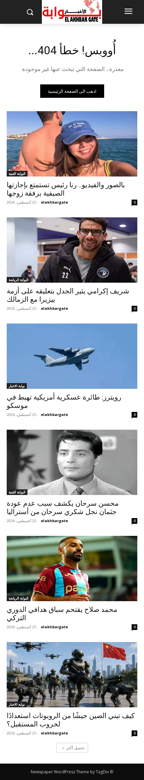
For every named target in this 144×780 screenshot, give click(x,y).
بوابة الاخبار (17, 385)
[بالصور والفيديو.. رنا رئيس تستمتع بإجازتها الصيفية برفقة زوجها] (72, 143)
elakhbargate (54, 202)
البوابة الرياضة (18, 279)
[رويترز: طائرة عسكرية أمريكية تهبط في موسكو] (72, 356)
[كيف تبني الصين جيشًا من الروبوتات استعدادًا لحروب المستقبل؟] (72, 674)
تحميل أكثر (75, 748)
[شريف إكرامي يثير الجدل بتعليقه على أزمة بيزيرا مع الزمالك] (72, 250)
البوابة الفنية (17, 173)
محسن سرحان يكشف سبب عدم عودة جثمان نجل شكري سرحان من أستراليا (63, 507)
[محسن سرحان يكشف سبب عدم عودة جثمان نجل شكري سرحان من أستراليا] (72, 462)
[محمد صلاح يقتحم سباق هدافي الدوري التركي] (72, 568)
